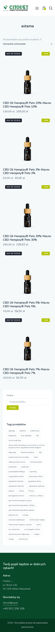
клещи (25, 515)
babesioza (34, 431)
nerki (36, 457)
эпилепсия (23, 539)
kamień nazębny (27, 452)
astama (23, 431)
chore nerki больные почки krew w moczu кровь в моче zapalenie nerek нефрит (27, 446)
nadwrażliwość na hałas (19, 457)
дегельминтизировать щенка (21, 510)
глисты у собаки (36, 495)
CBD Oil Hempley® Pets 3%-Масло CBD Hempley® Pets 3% (26, 171)
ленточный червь (37, 519)
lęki (40, 452)
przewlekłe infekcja (17, 471)
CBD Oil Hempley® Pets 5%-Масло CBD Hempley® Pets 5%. (26, 304)
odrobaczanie (36, 462)
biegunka (12, 435)
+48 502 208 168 (13, 608)
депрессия (13, 515)
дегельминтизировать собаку (22, 505)
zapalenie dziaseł (16, 481)
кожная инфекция (17, 519)
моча (38, 524)
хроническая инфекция (19, 534)
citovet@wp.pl (10, 602)
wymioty (33, 471)
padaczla (25, 467)
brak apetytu (26, 435)
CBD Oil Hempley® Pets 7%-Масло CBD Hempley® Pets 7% (26, 371)
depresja (12, 452)
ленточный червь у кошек (20, 524)
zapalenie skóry (34, 481)
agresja (12, 431)
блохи (31, 491)
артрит (11, 491)
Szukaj (10, 395)
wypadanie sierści (16, 476)
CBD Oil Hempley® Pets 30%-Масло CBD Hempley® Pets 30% (27, 238)
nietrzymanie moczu (17, 462)
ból (37, 435)
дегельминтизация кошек (20, 500)
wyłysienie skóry (35, 476)
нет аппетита (14, 529)
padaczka (13, 467)
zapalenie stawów (16, 486)
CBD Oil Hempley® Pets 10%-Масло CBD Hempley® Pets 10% (27, 104)
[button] (37, 8)
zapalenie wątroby (37, 486)
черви (36, 534)
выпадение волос (16, 495)
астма (21, 491)
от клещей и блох (32, 529)
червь (11, 539)
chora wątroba (15, 440)
